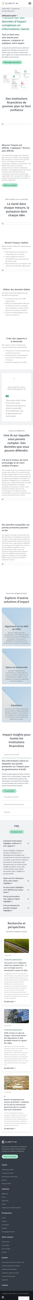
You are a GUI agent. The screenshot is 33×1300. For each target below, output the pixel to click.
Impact (4, 1204)
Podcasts (4, 1221)
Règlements (5, 1193)
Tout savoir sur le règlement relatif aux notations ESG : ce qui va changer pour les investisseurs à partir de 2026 (15, 966)
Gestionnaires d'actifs (7, 1169)
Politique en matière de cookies (10, 1273)
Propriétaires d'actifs (7, 1173)
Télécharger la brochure (12, 62)
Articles (4, 1218)
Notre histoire (5, 1242)
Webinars (4, 1228)
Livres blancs (5, 1225)
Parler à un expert (10, 185)
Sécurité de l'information (8, 1276)
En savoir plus (9, 791)
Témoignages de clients (8, 1232)
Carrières (4, 1252)
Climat (3, 1197)
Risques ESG (5, 1200)
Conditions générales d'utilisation (11, 1266)
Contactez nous (16, 832)
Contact (5, 1285)
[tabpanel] (16, 776)
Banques (4, 1180)
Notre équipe (5, 1245)
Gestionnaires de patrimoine (9, 1176)
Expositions (16, 705)
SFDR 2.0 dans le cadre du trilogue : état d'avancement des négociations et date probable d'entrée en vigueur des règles (15, 1038)
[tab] (16, 755)
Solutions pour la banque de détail (11, 1207)
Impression (5, 1280)
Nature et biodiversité (16, 667)
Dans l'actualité (6, 1249)
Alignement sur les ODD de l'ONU (16, 627)
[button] (16, 843)
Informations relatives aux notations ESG (13, 1262)
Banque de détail (6, 1183)
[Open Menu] (30, 3)
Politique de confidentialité (9, 1269)
